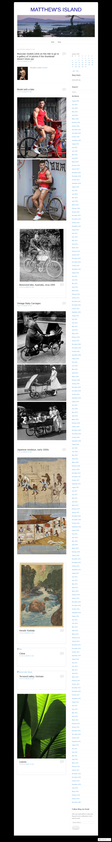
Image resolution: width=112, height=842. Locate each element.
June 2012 (75, 709)
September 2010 (76, 784)
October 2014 (75, 609)
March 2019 (75, 419)
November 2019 (76, 390)
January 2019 (75, 426)
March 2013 (75, 677)
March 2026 (75, 119)
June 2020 (75, 365)
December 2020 (76, 344)
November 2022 (76, 262)
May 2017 (75, 498)
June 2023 (75, 237)
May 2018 (75, 455)
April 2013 (75, 673)
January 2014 (75, 641)
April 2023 (75, 244)
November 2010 (76, 777)
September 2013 (76, 655)
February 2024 (76, 208)
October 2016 (75, 523)
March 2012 (75, 720)
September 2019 (76, 398)
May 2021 (75, 326)
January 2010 (75, 798)
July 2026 (74, 104)
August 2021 (75, 315)
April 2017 (75, 501)
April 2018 (75, 458)
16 (82, 62)
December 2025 (76, 129)
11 (89, 60)
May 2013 (75, 670)
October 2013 (75, 652)
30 (82, 66)
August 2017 (75, 487)
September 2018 (76, 441)
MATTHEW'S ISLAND (56, 9)
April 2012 (75, 716)
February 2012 (76, 723)
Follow (76, 827)
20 (72, 64)
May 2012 (75, 712)
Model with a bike (25, 89)
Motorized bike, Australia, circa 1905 (37, 285)
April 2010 (75, 788)
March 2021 (75, 333)
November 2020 (76, 348)
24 (85, 64)
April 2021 (75, 330)
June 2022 (75, 280)
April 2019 (75, 416)
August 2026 (75, 101)
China (22, 653)
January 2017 (75, 512)
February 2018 (76, 466)
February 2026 (76, 122)
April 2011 (75, 759)
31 (85, 66)
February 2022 (76, 294)
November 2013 (76, 648)
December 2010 (76, 773)
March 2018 (75, 462)
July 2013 (74, 662)
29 (79, 66)
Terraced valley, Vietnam (31, 676)
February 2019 (76, 423)
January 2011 (75, 770)
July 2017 (74, 491)
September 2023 (76, 226)
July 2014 (74, 619)
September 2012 (76, 698)
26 (92, 64)
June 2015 (75, 580)
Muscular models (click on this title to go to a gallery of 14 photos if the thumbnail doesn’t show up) (38, 56)
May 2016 (75, 541)
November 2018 (76, 433)
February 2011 (76, 766)
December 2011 (76, 730)
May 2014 (75, 627)
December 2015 (76, 559)
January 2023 (75, 255)
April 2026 (75, 115)
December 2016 (76, 516)
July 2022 (74, 276)
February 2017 (76, 509)
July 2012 (74, 705)
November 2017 (76, 476)
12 (92, 60)
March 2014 (75, 634)
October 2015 (75, 566)
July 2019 (74, 405)
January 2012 (75, 727)
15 (79, 62)
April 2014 (75, 630)
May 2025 (75, 154)
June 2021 (75, 323)
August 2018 (75, 444)
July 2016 (74, 534)
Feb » (77, 71)
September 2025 (76, 140)
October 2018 (75, 437)
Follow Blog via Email (80, 809)
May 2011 (74, 755)
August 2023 (75, 229)
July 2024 (74, 190)
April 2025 (75, 158)
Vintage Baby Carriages (29, 303)
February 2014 (76, 637)
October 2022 (75, 265)
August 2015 (75, 573)
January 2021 (75, 340)
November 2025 (76, 133)
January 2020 (75, 383)
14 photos (44, 67)
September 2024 (76, 183)
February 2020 (76, 380)
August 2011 (75, 745)
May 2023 (75, 240)
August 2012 (75, 702)
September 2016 (76, 526)
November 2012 (76, 691)
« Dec (73, 71)
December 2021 (76, 301)
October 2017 (75, 480)
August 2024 (75, 187)
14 (76, 62)
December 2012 (76, 687)
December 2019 (76, 387)
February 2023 (76, 251)
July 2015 (74, 576)
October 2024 (75, 179)
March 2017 (75, 505)
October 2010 (75, 780)
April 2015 (75, 587)
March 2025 (75, 162)
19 (92, 62)
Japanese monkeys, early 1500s (33, 449)
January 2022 (75, 297)
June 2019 (75, 408)
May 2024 (75, 197)
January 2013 (75, 684)
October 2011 (75, 738)
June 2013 (75, 666)
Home (52, 42)
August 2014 (75, 616)
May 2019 (75, 412)
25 (89, 64)
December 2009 (76, 802)
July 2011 (74, 748)
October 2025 (75, 136)
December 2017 (76, 473)
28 (76, 66)
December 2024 (76, 172)
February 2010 (76, 795)
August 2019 (75, 401)
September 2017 (76, 483)
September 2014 (76, 612)
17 (85, 62)
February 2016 (76, 552)
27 (72, 66)
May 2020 (75, 369)
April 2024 (75, 201)
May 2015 (75, 584)
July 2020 (74, 362)
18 (89, 62)
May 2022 (75, 283)
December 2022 (76, 258)
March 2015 (75, 591)
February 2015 (76, 594)
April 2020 (75, 373)
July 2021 (74, 319)
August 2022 (75, 272)
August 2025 (75, 144)
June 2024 (75, 194)
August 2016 (75, 530)
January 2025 (75, 169)
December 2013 (76, 645)
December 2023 (76, 215)
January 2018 (75, 469)
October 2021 (75, 308)
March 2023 (75, 247)
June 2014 (75, 623)
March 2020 (75, 376)
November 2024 (76, 176)
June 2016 (75, 537)
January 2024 (75, 212)
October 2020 (75, 351)
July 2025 (74, 147)
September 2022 (76, 269)
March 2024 (75, 204)
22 (79, 64)
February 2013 (76, 680)
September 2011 (76, 741)
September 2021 (76, 312)
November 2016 (76, 519)
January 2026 (75, 126)
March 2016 (75, 548)
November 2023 (76, 219)
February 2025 (76, 165)
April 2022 (75, 287)
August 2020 (75, 358)
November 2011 (76, 734)
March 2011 (75, 763)
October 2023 (75, 222)
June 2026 (75, 108)
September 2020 (76, 355)
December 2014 (76, 602)
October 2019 (75, 394)
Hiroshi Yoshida (27, 630)
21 (76, 64)
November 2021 (76, 305)
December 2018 (76, 430)
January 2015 (75, 598)
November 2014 (76, 605)
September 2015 (76, 569)
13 (72, 62)
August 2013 (75, 659)
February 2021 (76, 337)
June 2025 (75, 151)
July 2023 (74, 233)
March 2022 (75, 290)
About (59, 42)
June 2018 (75, 451)
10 (85, 60)
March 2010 (75, 791)
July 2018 (74, 448)
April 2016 (75, 544)
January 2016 (75, 555)
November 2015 (76, 562)
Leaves (22, 762)
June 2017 (75, 494)
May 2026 (75, 111)
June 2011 (75, 752)
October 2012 (75, 695)
